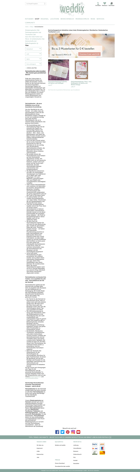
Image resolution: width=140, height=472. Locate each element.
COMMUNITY (30, 23)
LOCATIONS (54, 19)
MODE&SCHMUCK (82, 19)
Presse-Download (60, 463)
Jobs (38, 457)
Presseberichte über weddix (62, 466)
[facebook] (57, 432)
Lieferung (75, 445)
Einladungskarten (35, 376)
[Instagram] (73, 432)
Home (26, 26)
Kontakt (75, 460)
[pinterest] (68, 432)
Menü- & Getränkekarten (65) (34, 39)
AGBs (38, 451)
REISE (93, 19)
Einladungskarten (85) (32, 30)
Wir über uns (40, 445)
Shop (31, 26)
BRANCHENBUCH (67, 19)
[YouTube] (78, 432)
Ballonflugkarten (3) (31, 43)
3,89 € (73, 86)
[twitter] (62, 432)
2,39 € (50, 85)
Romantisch (29, 49)
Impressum (40, 448)
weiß (27, 54)
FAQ (74, 457)
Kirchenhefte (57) (30, 41)
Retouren (75, 451)
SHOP (37, 19)
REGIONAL (45, 19)
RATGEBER (29, 19)
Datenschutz (40, 454)
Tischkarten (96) (30, 34)
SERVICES (100, 19)
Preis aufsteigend (31, 64)
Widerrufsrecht (77, 454)
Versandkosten (77, 448)
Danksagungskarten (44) (33, 32)
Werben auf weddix (60, 445)
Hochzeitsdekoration (31, 378)
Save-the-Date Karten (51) (33, 37)
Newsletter (76, 463)
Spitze (28, 59)
